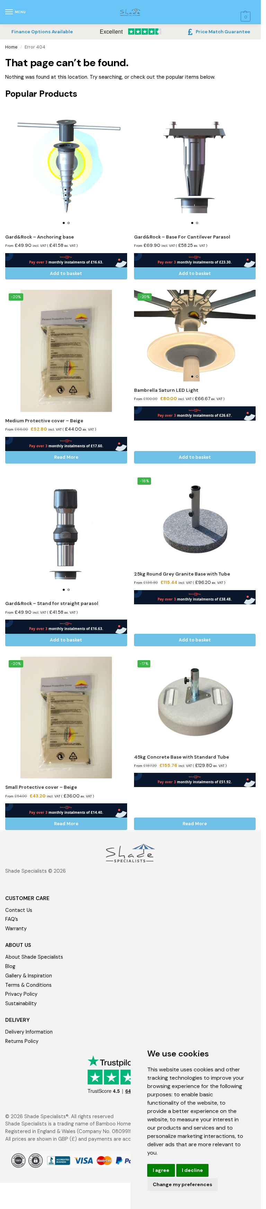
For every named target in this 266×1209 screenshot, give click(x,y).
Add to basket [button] (66, 273)
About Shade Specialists (34, 957)
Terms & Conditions (28, 985)
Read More (66, 457)
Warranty (16, 928)
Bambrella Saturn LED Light (166, 390)
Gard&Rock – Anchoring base (39, 237)
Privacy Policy (21, 994)
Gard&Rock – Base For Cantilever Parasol (182, 237)
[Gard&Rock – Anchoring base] (66, 167)
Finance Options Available (42, 32)
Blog (10, 966)
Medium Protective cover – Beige (44, 421)
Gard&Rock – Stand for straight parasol (51, 603)
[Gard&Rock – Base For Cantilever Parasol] (195, 167)
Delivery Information (29, 1032)
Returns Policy (21, 1041)
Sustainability (21, 1003)
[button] (245, 16)
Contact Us (18, 910)
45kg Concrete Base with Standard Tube (181, 757)
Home (11, 47)
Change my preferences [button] (182, 1184)
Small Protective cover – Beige (41, 787)
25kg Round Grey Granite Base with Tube (182, 574)
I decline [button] (192, 1170)
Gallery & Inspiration (28, 976)
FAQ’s (11, 919)
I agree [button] (161, 1170)
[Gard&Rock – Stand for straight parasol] (66, 534)
